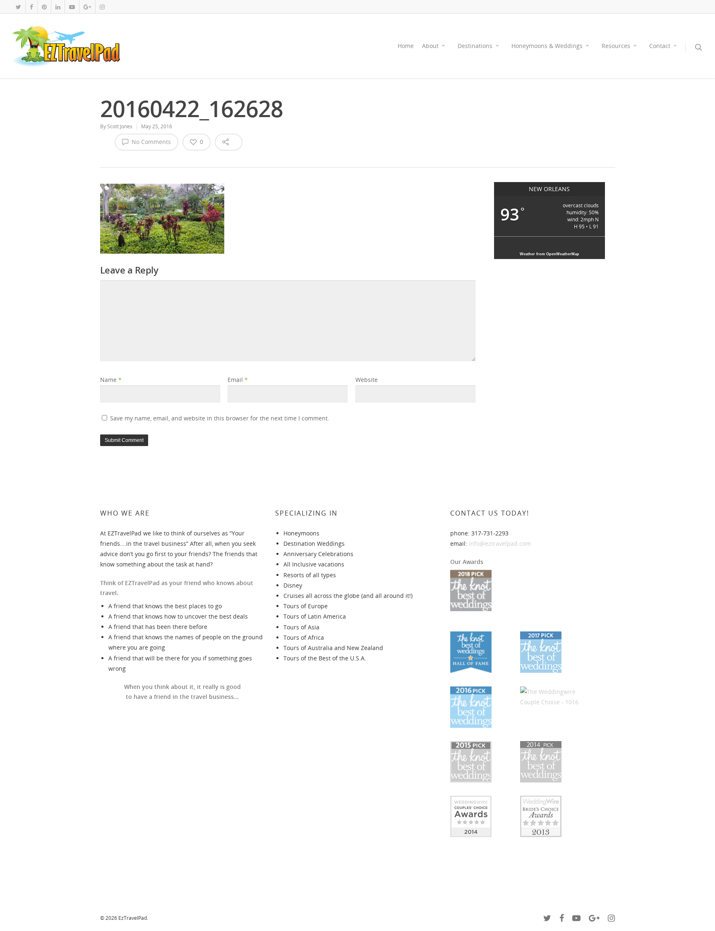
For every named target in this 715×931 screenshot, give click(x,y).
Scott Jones (119, 126)
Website (366, 380)
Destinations (475, 46)
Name (111, 380)
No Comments (150, 142)
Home (406, 46)
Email (238, 380)
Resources (616, 46)
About (430, 46)
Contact (659, 46)
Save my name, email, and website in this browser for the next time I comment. (219, 418)
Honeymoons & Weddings (547, 46)
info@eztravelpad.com (500, 543)
